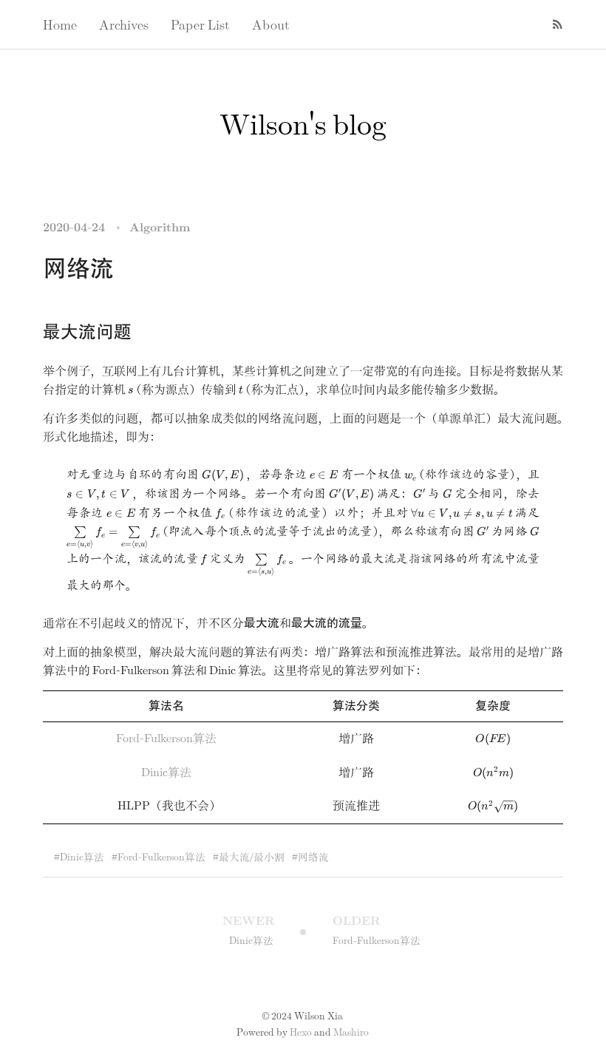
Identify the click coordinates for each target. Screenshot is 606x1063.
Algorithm (159, 228)
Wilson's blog (303, 125)
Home (60, 26)
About (271, 26)
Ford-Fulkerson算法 (166, 738)
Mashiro (351, 1033)
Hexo (301, 1033)
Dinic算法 (166, 772)
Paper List (200, 26)
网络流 (313, 857)
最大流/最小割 (252, 857)
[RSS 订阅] (551, 24)
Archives (124, 26)
